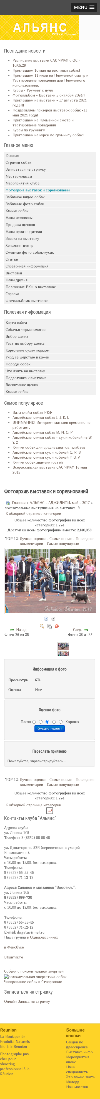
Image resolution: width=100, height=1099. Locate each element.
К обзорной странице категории (33, 513)
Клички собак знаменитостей (37, 462)
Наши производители (24, 231)
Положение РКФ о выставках (31, 287)
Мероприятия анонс (77, 1059)
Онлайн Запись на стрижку (27, 1001)
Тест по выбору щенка (25, 343)
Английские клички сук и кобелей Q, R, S (46, 452)
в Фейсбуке (14, 947)
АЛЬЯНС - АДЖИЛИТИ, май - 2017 (60, 502)
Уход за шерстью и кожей (27, 357)
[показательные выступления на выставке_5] (63, 655)
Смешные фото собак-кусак (30, 252)
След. (77, 629)
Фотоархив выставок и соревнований (38, 190)
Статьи (12, 259)
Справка (12, 294)
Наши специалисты (77, 1069)
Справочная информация (27, 266)
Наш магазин (77, 1087)
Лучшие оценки (33, 538)
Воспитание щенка (22, 385)
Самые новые (60, 538)
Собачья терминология (26, 329)
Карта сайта (16, 322)
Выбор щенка (17, 336)
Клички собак (17, 211)
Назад (21, 629)
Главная (12, 155)
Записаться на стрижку (26, 169)
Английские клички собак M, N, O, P (42, 432)
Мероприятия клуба (22, 183)
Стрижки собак (18, 162)
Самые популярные (63, 543)
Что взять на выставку (25, 371)
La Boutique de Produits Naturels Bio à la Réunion (15, 1041)
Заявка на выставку (22, 238)
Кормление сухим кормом (27, 350)
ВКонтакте (13, 957)
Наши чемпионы (19, 217)
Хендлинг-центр (19, 245)
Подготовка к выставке (26, 378)
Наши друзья (17, 280)
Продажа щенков (20, 224)
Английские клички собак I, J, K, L (40, 417)
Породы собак (18, 364)
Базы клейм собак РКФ (32, 412)
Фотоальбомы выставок (27, 300)
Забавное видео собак (25, 197)
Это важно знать (80, 1077)
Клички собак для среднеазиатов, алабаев (48, 447)
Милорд (72, 1082)
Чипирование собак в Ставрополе (33, 982)
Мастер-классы (19, 176)
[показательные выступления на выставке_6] (63, 646)
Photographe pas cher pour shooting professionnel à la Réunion (14, 1064)
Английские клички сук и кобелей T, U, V (46, 457)
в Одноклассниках (42, 937)
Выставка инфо (79, 1052)
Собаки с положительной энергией (34, 971)
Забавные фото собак (25, 204)
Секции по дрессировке (77, 1044)
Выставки (14, 273)
